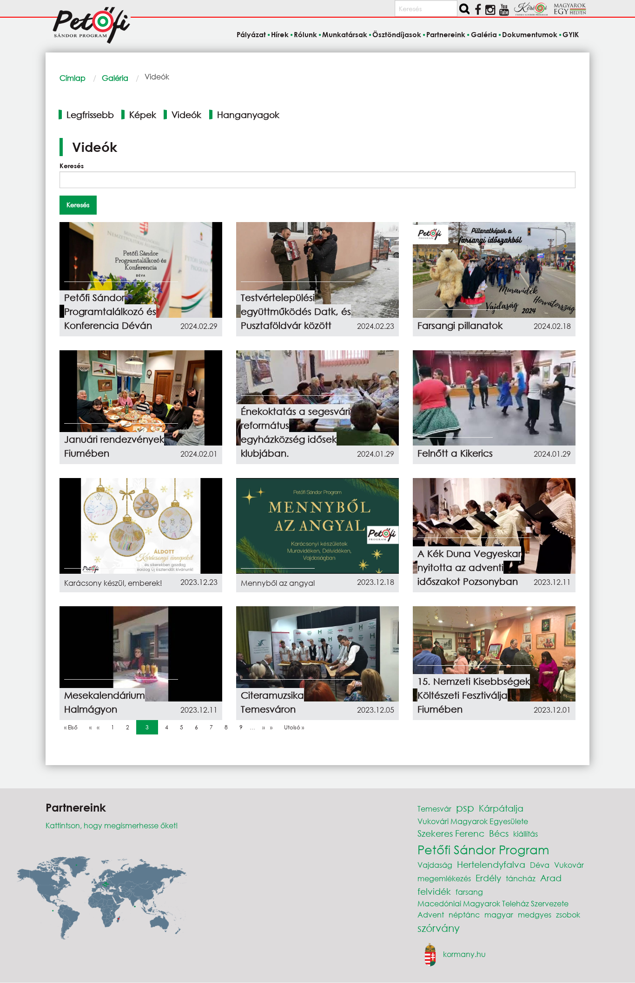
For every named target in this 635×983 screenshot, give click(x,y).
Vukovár (569, 865)
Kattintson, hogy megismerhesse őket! (112, 825)
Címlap (73, 78)
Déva (539, 865)
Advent (430, 914)
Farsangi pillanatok (460, 325)
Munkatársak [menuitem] (344, 34)
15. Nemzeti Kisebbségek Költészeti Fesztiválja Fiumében (473, 695)
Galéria (115, 78)
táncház (521, 878)
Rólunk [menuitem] (305, 34)
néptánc (464, 914)
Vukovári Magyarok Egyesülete (472, 821)
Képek (142, 114)
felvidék (434, 891)
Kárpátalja (501, 808)
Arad (551, 877)
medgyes (534, 914)
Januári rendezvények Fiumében (114, 446)
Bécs (499, 833)
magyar (498, 914)
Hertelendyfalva (491, 864)
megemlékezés (444, 878)
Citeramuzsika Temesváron (272, 702)
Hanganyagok (248, 114)
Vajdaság (434, 865)
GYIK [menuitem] (570, 34)
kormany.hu (464, 954)
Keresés (72, 166)
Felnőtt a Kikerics (455, 453)
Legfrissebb (90, 114)
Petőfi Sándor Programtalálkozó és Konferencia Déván (110, 311)
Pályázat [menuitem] (251, 34)
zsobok (568, 914)
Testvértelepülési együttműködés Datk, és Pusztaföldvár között (296, 311)
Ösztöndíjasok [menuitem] (396, 34)
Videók (186, 114)
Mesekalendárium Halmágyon (104, 702)
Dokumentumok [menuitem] (529, 34)
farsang (469, 892)
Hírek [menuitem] (280, 34)
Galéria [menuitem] (483, 34)
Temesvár (434, 808)
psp (465, 807)
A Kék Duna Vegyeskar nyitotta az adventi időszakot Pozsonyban (469, 567)
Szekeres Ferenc (450, 833)
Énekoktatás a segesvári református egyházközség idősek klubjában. (295, 432)
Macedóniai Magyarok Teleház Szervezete (493, 903)
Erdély (488, 877)
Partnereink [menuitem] (445, 34)
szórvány (438, 928)
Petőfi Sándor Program (483, 849)
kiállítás (525, 834)
